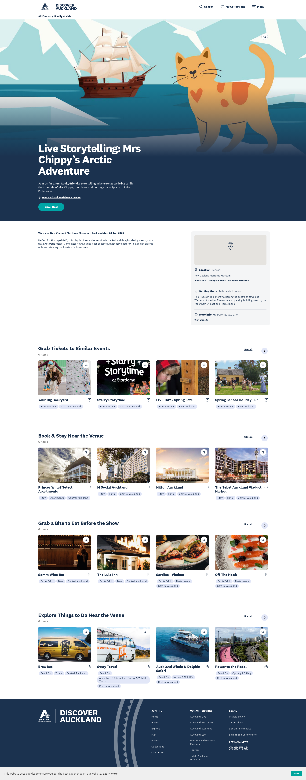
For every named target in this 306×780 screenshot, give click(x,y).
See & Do (46, 673)
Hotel (112, 493)
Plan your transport (238, 280)
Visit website (201, 319)
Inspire (155, 740)
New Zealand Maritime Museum (61, 197)
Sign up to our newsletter (243, 734)
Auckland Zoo (198, 734)
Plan (153, 734)
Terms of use (236, 722)
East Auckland (187, 406)
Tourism (194, 750)
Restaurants (183, 581)
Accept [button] (296, 773)
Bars (60, 581)
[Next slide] (264, 351)
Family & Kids (49, 406)
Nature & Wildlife (183, 677)
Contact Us (157, 752)
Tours (58, 673)
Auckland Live (198, 716)
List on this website (240, 728)
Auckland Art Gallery (202, 722)
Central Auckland (71, 406)
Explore (155, 728)
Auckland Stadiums (201, 728)
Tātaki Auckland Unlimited (199, 757)
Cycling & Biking (241, 673)
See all (248, 349)
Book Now (51, 207)
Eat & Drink (47, 581)
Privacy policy (237, 716)
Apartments (57, 497)
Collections (157, 746)
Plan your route (217, 280)
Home (154, 716)
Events (155, 722)
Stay (43, 497)
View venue (200, 280)
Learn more (110, 773)
